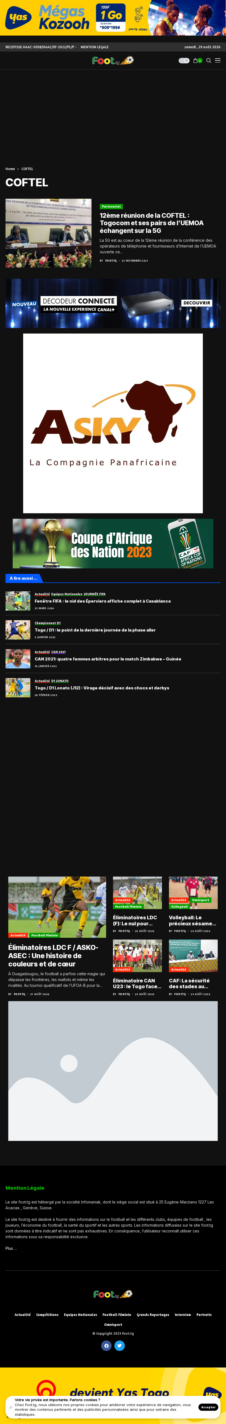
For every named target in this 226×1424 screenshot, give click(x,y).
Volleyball (179, 906)
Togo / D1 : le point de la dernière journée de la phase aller (95, 630)
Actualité (18, 935)
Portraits (204, 1315)
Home (10, 168)
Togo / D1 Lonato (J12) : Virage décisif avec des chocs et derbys (102, 688)
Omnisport (200, 900)
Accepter (208, 1407)
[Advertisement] (113, 111)
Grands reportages (153, 1315)
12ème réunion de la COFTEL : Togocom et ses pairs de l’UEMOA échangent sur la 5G (152, 223)
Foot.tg (111, 260)
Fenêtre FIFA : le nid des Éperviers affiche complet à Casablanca (103, 601)
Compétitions (47, 1315)
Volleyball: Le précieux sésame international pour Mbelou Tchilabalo (192, 920)
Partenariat (111, 206)
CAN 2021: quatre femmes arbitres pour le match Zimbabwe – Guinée (108, 659)
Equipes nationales (80, 1315)
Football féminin (44, 935)
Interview (183, 1315)
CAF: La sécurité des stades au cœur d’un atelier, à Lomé (193, 984)
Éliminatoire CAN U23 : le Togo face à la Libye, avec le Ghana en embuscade (137, 984)
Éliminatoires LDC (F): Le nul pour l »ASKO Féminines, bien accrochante (136, 920)
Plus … (11, 1248)
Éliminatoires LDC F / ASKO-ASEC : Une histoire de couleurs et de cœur (53, 955)
